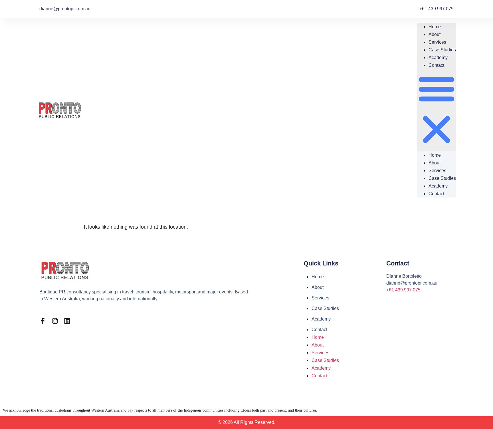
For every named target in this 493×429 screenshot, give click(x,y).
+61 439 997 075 (403, 289)
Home (435, 26)
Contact (436, 65)
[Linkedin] (67, 321)
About (435, 34)
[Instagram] (55, 321)
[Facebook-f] (42, 321)
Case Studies (442, 49)
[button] (436, 110)
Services (437, 42)
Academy (438, 57)
